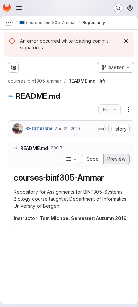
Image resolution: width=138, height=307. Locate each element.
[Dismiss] (126, 41)
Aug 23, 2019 (67, 128)
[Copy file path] (102, 80)
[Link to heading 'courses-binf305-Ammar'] (108, 178)
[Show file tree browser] (13, 67)
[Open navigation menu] (19, 8)
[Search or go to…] (118, 8)
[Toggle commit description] (101, 129)
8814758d (41, 128)
